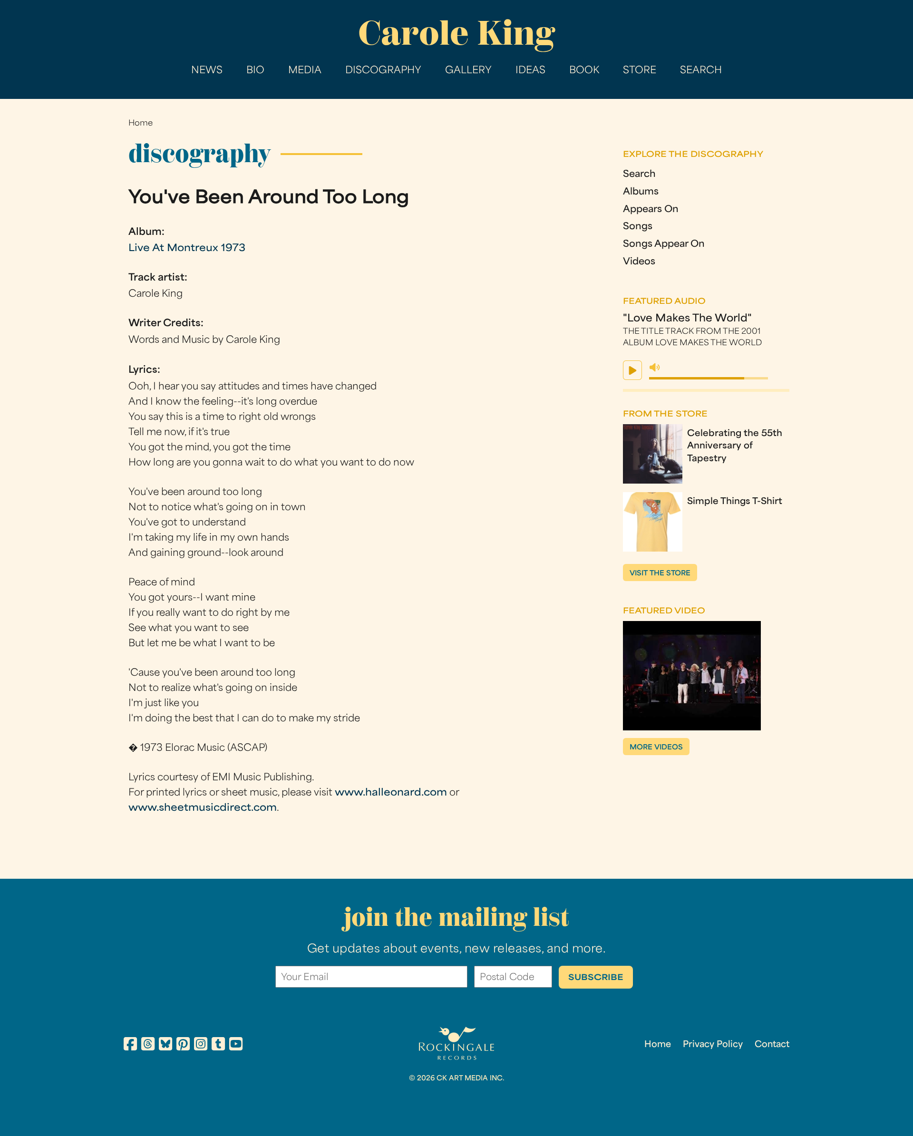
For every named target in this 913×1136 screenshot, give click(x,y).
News (207, 71)
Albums (641, 192)
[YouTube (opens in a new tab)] (236, 1045)
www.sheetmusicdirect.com (202, 808)
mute (654, 367)
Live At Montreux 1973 (186, 248)
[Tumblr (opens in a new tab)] (218, 1045)
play (632, 370)
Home (140, 123)
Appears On (651, 209)
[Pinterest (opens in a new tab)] (183, 1045)
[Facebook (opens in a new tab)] (130, 1045)
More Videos (656, 747)
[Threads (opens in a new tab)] (148, 1045)
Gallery (468, 71)
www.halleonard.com (391, 793)
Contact (772, 1045)
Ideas (530, 71)
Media (304, 71)
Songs (637, 227)
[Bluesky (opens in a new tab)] (165, 1045)
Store (639, 71)
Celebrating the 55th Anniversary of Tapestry (734, 446)
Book (584, 71)
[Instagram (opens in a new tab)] (200, 1045)
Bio (255, 71)
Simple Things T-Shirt (734, 502)
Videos (639, 262)
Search (701, 71)
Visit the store (660, 573)
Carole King (456, 33)
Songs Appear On (664, 244)
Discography (383, 71)
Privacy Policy (713, 1045)
